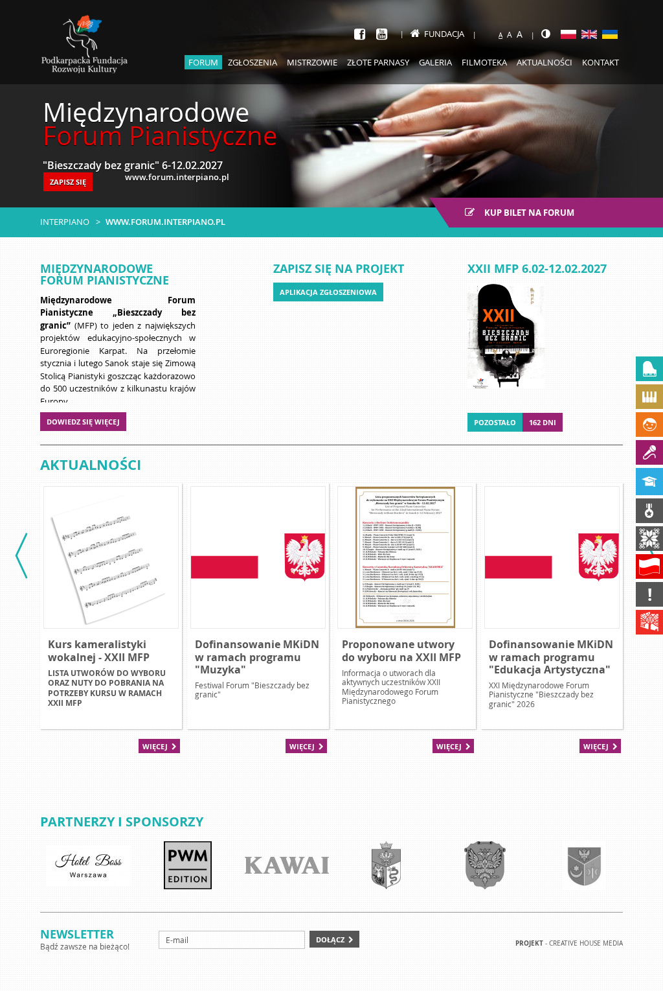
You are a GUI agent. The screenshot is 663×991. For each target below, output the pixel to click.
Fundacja (444, 34)
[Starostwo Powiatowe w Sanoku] (485, 865)
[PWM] (188, 865)
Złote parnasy (378, 62)
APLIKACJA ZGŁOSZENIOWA (328, 292)
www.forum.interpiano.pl (165, 221)
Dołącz (330, 939)
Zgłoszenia (252, 62)
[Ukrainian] (610, 34)
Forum (203, 62)
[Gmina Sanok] (584, 865)
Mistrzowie (312, 62)
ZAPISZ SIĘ (68, 182)
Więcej (155, 746)
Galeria (435, 62)
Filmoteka (484, 62)
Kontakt (600, 62)
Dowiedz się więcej (83, 421)
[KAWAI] (287, 865)
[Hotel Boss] (89, 865)
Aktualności (544, 62)
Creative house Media (586, 943)
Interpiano (64, 221)
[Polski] (568, 34)
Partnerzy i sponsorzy (121, 821)
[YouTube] (381, 34)
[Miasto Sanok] (386, 865)
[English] (589, 34)
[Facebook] (359, 34)
